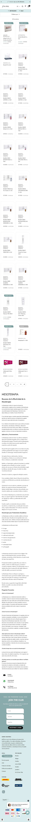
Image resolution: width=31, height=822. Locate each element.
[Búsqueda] (22, 6)
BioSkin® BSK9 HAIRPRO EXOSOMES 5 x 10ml (23, 282)
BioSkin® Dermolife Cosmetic (20, 64)
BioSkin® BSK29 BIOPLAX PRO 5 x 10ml (22, 128)
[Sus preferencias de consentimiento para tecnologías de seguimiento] (28, 819)
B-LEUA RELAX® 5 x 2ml (22, 37)
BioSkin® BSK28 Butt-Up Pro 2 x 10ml (7, 128)
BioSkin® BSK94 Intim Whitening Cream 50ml (22, 313)
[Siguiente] (24, 384)
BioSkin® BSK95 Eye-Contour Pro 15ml (7, 344)
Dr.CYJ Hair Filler (19, 772)
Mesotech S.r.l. (7, 63)
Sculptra (17, 767)
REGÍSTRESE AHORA (15, 728)
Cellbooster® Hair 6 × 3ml (22, 372)
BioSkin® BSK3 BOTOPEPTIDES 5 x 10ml (7, 159)
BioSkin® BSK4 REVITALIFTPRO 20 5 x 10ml (23, 221)
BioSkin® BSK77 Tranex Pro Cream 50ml (22, 252)
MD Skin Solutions (7, 369)
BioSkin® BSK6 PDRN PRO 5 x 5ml (7, 251)
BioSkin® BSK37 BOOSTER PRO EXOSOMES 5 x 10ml (8, 221)
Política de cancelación (7, 768)
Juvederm (17, 769)
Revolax (17, 756)
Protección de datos (6, 765)
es (18, 6)
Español (5, 800)
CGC (3, 763)
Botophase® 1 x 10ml (23, 340)
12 (20, 384)
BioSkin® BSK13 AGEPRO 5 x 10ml (22, 99)
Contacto (4, 771)
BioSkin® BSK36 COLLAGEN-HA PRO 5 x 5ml (23, 190)
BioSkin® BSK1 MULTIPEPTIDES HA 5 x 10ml (22, 69)
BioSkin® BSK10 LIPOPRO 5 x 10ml (7, 99)
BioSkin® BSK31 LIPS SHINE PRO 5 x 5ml (22, 159)
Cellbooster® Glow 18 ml (7, 372)
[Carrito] (28, 6)
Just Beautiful (21, 35)
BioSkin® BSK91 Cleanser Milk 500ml (7, 312)
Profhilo (17, 761)
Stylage (16, 758)
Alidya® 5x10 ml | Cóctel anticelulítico (7, 39)
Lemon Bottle (18, 764)
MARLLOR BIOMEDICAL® (6, 36)
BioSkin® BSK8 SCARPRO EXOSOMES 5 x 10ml (8, 282)
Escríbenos (10, 676)
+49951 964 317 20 (12, 688)
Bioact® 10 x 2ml (7, 65)
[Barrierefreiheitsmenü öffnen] (2, 819)
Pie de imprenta (5, 760)
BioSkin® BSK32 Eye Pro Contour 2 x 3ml (8, 189)
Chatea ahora (11, 682)
